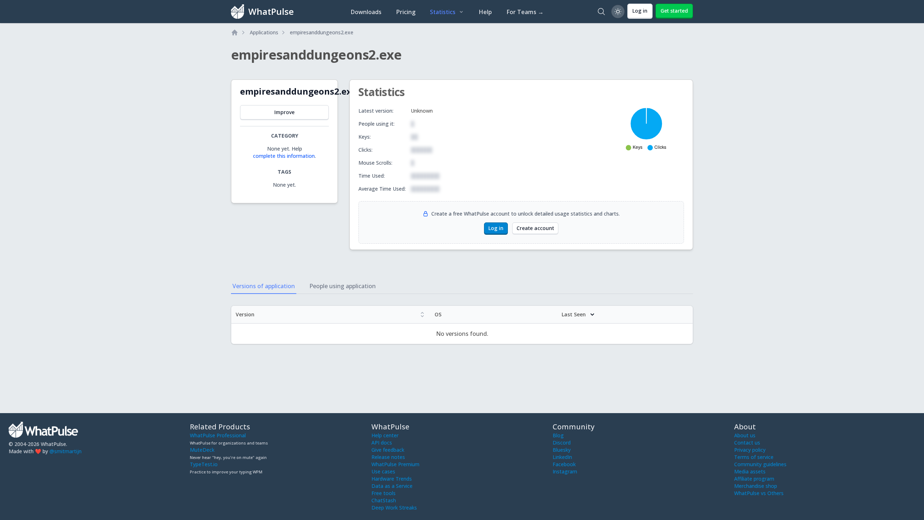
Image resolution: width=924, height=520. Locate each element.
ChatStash (383, 500)
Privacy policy (750, 449)
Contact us (747, 442)
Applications (264, 32)
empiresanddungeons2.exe (321, 32)
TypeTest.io (204, 464)
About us (744, 435)
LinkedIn (562, 457)
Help (485, 12)
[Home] (234, 32)
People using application (342, 286)
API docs (381, 442)
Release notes (388, 457)
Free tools (383, 493)
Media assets (750, 471)
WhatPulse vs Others (759, 493)
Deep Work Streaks (394, 507)
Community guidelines (760, 464)
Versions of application (263, 286)
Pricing (405, 12)
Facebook (564, 464)
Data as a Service (392, 485)
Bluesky (562, 449)
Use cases (383, 471)
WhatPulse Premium (395, 464)
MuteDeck (202, 449)
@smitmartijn (65, 451)
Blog (558, 435)
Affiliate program (754, 478)
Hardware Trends (391, 478)
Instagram (565, 471)
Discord (562, 442)
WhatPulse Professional (218, 435)
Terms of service (753, 457)
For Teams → (525, 12)
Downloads (366, 12)
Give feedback (387, 449)
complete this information (284, 155)
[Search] (601, 11)
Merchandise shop (755, 485)
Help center (384, 435)
